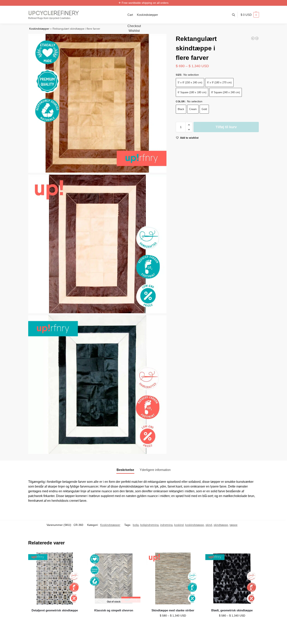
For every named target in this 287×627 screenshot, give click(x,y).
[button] (250, 15)
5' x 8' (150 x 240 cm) (190, 82)
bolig (136, 524)
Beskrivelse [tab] (125, 470)
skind (209, 524)
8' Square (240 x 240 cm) (225, 92)
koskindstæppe (194, 524)
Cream (193, 109)
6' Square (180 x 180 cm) (192, 92)
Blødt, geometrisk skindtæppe (232, 610)
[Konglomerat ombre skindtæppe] (257, 38)
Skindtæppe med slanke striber (172, 610)
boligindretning (149, 524)
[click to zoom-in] (97, 103)
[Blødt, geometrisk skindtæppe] (232, 578)
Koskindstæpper (39, 28)
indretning (166, 524)
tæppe (233, 524)
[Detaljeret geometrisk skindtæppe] (54, 578)
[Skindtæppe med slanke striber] (173, 578)
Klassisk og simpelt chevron (113, 610)
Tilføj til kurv (226, 127)
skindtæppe (221, 524)
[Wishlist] (75, 558)
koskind (179, 524)
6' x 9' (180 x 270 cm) (219, 82)
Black (181, 109)
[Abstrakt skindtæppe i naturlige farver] (253, 38)
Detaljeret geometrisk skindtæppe (55, 610)
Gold (204, 109)
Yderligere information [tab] (155, 470)
